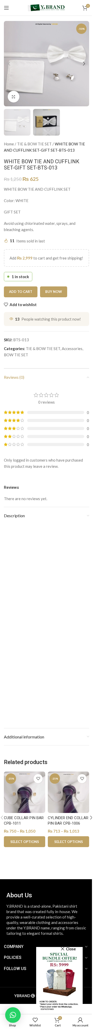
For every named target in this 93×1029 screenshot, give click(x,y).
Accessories (72, 348)
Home (9, 144)
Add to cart (20, 292)
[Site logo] (46, 7)
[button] (9, 63)
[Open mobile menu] (6, 8)
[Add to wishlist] (38, 778)
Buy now (53, 292)
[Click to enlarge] (13, 96)
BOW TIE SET (16, 354)
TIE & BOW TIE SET (34, 144)
